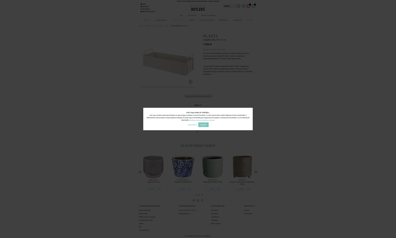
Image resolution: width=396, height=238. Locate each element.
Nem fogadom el (192, 125)
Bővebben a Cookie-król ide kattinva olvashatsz (202, 120)
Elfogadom (203, 125)
